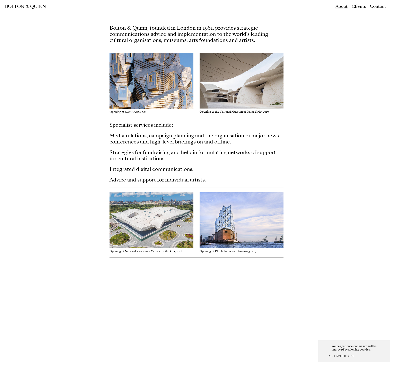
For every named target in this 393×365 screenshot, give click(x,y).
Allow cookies (341, 356)
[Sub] (25, 6)
